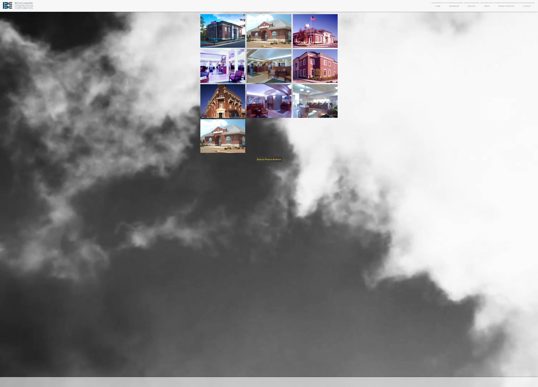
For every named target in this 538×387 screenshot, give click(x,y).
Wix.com (268, 381)
